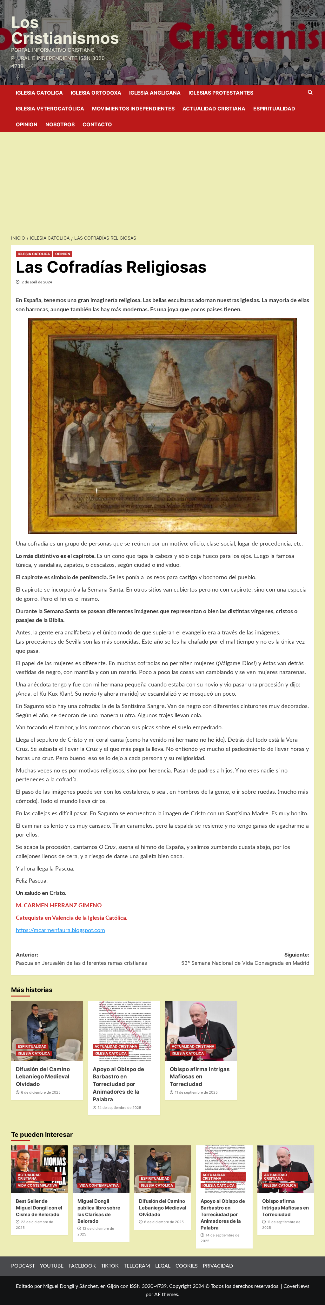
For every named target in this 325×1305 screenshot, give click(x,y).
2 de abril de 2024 (37, 282)
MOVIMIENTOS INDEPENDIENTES (133, 108)
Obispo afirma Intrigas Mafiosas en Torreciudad (200, 1077)
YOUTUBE (51, 1266)
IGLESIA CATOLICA (39, 92)
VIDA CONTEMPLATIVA (37, 1185)
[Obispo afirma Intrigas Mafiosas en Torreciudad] (201, 1031)
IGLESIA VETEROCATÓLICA (50, 108)
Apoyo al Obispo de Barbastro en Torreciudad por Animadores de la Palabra (118, 1084)
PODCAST (23, 1266)
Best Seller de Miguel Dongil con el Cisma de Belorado (39, 1207)
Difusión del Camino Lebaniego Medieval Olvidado (43, 1077)
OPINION (26, 124)
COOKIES (187, 1266)
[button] (310, 92)
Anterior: (81, 958)
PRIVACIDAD (218, 1266)
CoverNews (296, 1286)
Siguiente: (245, 958)
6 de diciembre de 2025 (41, 1092)
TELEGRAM (137, 1266)
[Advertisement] (162, 180)
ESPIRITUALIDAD (274, 108)
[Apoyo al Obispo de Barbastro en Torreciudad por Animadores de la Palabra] (124, 1031)
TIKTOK (110, 1266)
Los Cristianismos (65, 30)
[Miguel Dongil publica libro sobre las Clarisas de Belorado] (101, 1169)
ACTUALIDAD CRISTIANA (213, 108)
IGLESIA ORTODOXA (96, 92)
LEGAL (162, 1266)
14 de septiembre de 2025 (119, 1107)
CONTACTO (97, 124)
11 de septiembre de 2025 (196, 1092)
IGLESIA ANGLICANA (155, 92)
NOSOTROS (60, 124)
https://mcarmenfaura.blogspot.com (60, 930)
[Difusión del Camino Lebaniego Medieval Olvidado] (47, 1031)
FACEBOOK (82, 1266)
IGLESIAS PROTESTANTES (221, 92)
